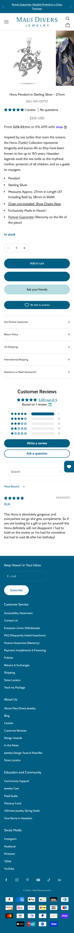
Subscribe (16, 590)
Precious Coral (12, 803)
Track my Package (14, 687)
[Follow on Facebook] (6, 880)
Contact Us (11, 620)
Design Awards (13, 738)
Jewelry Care (11, 788)
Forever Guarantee (21, 217)
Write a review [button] (37, 443)
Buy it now (37, 276)
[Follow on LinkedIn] (60, 880)
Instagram (10, 839)
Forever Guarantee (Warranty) (21, 643)
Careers (8, 723)
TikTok (7, 861)
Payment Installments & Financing (25, 650)
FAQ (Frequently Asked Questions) (25, 635)
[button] (14, 110)
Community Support (16, 781)
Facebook (10, 846)
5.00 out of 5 (47, 400)
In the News (11, 745)
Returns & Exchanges (17, 665)
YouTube (9, 868)
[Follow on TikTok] (49, 880)
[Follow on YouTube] (38, 880)
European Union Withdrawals (22, 628)
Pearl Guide (11, 796)
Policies (8, 657)
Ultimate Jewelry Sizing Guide (22, 810)
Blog (6, 715)
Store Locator (12, 680)
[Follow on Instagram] (17, 880)
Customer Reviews (15, 730)
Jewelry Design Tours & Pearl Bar (23, 753)
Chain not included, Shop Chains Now (34, 204)
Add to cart (37, 263)
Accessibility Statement (18, 613)
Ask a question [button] (37, 453)
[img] (14, 498)
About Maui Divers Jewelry (20, 708)
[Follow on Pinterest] (27, 880)
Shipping (9, 672)
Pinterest (9, 854)
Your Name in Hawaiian (18, 818)
